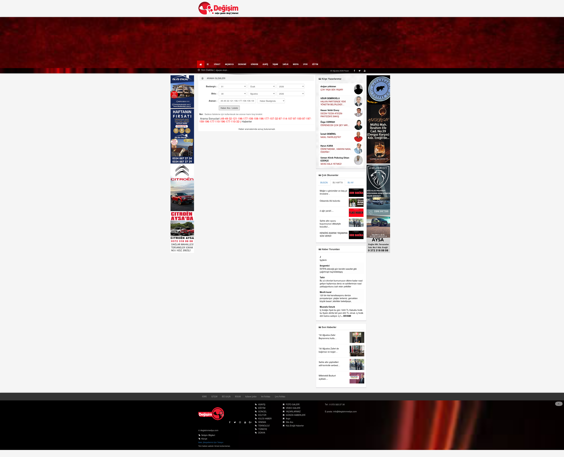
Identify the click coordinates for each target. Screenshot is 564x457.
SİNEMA (262, 430)
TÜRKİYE (262, 437)
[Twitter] (359, 70)
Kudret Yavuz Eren (329, 148)
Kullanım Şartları (251, 405)
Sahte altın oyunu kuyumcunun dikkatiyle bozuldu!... (330, 223)
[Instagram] (240, 431)
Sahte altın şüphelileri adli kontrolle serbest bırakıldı (329, 374)
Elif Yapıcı (325, 122)
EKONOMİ (242, 64)
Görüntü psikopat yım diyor (332, 307)
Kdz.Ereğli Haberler (295, 434)
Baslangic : (211, 86)
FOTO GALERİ (292, 413)
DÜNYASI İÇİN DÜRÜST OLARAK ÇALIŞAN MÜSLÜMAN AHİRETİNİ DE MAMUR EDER (336, 104)
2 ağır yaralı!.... (327, 210)
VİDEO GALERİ (293, 416)
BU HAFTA (338, 182)
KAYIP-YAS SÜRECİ (329, 89)
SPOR (305, 64)
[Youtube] (364, 70)
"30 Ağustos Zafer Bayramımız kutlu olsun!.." (327, 347)
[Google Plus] (250, 431)
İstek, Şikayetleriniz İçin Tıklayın (210, 451)
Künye (204, 447)
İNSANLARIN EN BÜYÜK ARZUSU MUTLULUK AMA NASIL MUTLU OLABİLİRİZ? (336, 140)
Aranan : (213, 100)
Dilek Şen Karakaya (330, 86)
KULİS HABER (265, 427)
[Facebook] (354, 70)
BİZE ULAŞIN (226, 405)
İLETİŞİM (214, 405)
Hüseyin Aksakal (328, 112)
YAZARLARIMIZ (293, 420)
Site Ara (289, 430)
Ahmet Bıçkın (326, 271)
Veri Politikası (265, 405)
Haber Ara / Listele (229, 107)
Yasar (322, 256)
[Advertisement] (282, 39)
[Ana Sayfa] (218, 8)
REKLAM (238, 405)
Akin (322, 303)
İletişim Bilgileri (208, 443)
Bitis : (214, 93)
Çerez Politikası (280, 405)
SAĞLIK (285, 64)
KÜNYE (204, 405)
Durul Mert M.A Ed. (329, 134)
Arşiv (288, 427)
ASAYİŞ (265, 64)
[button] (208, 64)
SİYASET (217, 64)
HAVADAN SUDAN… (329, 116)
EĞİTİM (315, 64)
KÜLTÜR (262, 423)
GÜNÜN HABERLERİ (295, 423)
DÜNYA (261, 441)
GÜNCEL (262, 420)
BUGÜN (324, 182)
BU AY (351, 182)
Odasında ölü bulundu (330, 200)
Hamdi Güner (327, 98)
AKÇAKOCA (229, 64)
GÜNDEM (254, 64)
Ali (321, 312)
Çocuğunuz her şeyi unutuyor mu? (336, 152)
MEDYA (295, 64)
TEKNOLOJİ (264, 434)
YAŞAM (275, 64)
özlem (323, 289)
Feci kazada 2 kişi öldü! (224, 70)
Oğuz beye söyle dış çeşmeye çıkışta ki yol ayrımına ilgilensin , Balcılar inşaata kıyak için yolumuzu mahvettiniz (340, 262)
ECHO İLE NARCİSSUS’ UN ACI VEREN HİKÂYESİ (335, 127)
